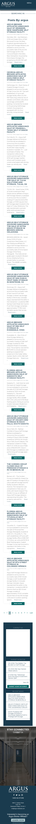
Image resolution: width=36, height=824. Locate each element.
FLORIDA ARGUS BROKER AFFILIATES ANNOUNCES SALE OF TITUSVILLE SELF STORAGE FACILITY (17, 515)
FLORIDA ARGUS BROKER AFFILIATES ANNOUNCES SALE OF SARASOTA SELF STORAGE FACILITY (17, 374)
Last (31, 613)
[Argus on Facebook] (14, 795)
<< (4, 613)
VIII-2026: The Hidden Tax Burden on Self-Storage (17, 664)
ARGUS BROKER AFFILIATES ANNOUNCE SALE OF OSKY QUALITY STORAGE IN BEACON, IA (17, 697)
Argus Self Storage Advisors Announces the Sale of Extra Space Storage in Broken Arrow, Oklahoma (18, 227)
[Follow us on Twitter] (16, 795)
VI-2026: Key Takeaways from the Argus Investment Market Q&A (17, 676)
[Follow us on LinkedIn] (19, 795)
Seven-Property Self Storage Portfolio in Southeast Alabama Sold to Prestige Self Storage (17, 714)
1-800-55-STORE (18, 798)
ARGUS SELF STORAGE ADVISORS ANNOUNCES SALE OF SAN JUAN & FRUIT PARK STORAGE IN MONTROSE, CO (18, 278)
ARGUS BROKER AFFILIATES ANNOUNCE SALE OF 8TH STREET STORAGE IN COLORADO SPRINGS (18, 562)
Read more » (18, 62)
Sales (27, 34)
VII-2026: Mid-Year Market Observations (17, 669)
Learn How (18, 820)
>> (27, 613)
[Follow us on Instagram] (22, 795)
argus (18, 34)
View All (26, 682)
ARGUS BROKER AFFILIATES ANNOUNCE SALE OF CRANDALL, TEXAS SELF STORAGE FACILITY (18, 128)
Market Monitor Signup (18, 686)
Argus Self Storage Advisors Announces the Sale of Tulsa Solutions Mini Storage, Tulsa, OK (18, 180)
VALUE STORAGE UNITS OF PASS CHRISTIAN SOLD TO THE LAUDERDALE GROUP (18, 705)
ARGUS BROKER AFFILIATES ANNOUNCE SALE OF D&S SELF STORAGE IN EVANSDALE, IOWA (18, 326)
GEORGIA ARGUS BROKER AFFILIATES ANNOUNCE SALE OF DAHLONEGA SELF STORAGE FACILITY (16, 76)
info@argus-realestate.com (18, 808)
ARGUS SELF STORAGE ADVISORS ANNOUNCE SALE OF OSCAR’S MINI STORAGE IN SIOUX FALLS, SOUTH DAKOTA (18, 420)
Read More (18, 66)
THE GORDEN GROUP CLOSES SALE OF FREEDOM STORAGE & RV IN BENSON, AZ (17, 467)
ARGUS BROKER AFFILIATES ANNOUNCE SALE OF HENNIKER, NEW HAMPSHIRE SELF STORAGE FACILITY (18, 28)
